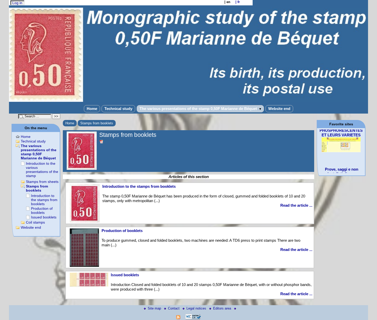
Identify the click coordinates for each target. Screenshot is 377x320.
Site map (155, 308)
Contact (174, 308)
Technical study (118, 108)
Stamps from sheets (42, 182)
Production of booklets (122, 230)
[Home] (188, 101)
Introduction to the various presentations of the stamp (42, 169)
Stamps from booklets (96, 123)
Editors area (222, 308)
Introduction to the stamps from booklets (139, 186)
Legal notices (196, 308)
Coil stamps (35, 222)
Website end (279, 108)
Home (92, 108)
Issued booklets (125, 275)
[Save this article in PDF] (101, 141)
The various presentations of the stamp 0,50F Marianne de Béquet (199, 108)
